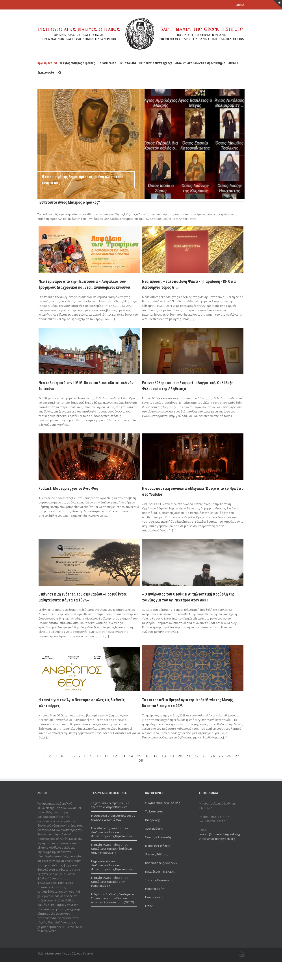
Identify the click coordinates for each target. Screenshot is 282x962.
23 (204, 755)
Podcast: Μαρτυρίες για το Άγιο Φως (68, 488)
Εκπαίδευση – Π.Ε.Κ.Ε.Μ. (160, 871)
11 (106, 755)
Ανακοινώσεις (154, 829)
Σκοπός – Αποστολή (158, 837)
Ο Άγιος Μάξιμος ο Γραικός (77, 63)
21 (188, 755)
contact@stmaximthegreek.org (219, 834)
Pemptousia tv (154, 897)
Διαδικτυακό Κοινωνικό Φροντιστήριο (200, 63)
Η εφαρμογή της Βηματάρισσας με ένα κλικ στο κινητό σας (81, 179)
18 (163, 755)
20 (180, 755)
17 (155, 755)
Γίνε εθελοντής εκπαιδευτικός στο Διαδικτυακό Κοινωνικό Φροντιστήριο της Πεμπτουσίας (113, 832)
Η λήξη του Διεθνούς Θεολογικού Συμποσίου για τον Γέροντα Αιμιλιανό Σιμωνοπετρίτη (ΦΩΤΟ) (112, 898)
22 (196, 755)
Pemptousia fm (154, 889)
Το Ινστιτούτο (107, 63)
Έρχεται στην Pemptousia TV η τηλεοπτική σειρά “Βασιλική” (110, 805)
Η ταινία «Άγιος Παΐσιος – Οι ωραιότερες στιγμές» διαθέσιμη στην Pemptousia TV (111, 849)
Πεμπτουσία (127, 63)
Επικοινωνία (45, 72)
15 (139, 755)
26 (229, 755)
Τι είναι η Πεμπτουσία (159, 880)
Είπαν (148, 906)
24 (212, 755)
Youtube (242, 954)
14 (131, 755)
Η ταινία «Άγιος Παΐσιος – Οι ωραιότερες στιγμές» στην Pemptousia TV (109, 882)
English (240, 5)
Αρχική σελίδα (47, 63)
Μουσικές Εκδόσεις (157, 846)
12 (115, 755)
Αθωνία (233, 63)
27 (237, 755)
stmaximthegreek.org (220, 839)
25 (221, 755)
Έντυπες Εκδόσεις (156, 854)
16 (147, 755)
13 (123, 755)
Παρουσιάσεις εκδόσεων (161, 863)
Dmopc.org (152, 820)
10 (98, 755)
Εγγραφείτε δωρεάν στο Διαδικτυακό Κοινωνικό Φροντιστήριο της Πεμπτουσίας (111, 865)
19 (172, 755)
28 (141, 760)
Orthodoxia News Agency (155, 63)
